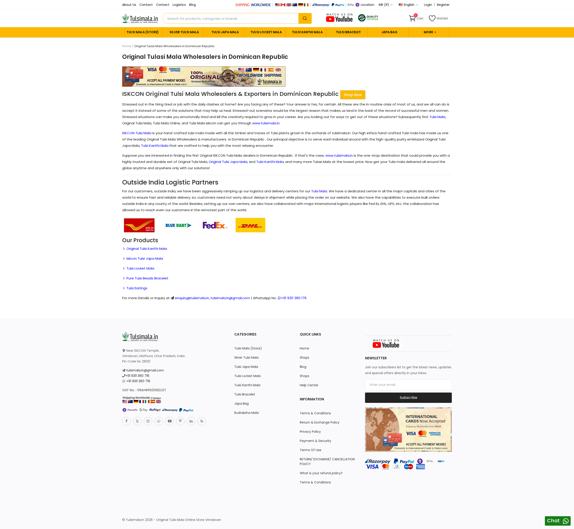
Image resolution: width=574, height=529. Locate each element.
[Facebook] (126, 421)
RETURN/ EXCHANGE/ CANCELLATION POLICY (327, 461)
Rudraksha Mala (246, 412)
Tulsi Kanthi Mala (307, 32)
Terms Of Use (310, 450)
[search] (304, 18)
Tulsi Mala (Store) (142, 32)
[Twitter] (137, 421)
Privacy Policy (310, 431)
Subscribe (408, 397)
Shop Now (353, 95)
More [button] (429, 32)
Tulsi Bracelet (348, 32)
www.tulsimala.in (266, 123)
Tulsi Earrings (136, 288)
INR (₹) (384, 4)
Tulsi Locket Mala (266, 32)
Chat (553, 520)
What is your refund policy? (321, 473)
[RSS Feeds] (202, 421)
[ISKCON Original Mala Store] (368, 17)
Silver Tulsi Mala (184, 32)
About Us (129, 4)
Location (367, 4)
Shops (304, 357)
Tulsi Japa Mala (225, 32)
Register (443, 4)
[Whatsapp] (158, 421)
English (409, 4)
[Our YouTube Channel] (340, 17)
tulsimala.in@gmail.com (145, 370)
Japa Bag (389, 32)
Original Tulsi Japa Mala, (228, 161)
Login (428, 4)
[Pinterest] (180, 421)
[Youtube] (169, 421)
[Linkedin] (191, 421)
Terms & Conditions (315, 413)
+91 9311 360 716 (137, 375)
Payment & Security (315, 441)
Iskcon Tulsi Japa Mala (144, 258)
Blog (192, 4)
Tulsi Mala (437, 116)
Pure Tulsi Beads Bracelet (147, 278)
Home (126, 46)
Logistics (179, 4)
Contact (146, 4)
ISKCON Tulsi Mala (136, 133)
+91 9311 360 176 (294, 298)
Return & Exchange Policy (319, 422)
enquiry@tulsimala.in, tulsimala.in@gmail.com (212, 298)
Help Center (309, 385)
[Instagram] (148, 421)
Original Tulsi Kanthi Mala (146, 248)
